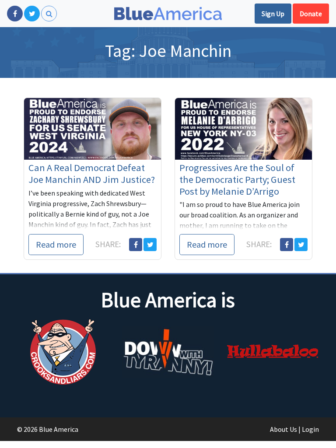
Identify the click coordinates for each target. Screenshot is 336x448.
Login (310, 429)
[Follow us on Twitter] (32, 13)
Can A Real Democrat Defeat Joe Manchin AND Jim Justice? (91, 173)
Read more (56, 244)
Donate (311, 13)
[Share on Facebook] (135, 244)
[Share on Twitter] (150, 244)
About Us (283, 429)
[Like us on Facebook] (15, 13)
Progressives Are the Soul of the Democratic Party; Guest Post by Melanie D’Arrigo (237, 179)
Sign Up (273, 13)
